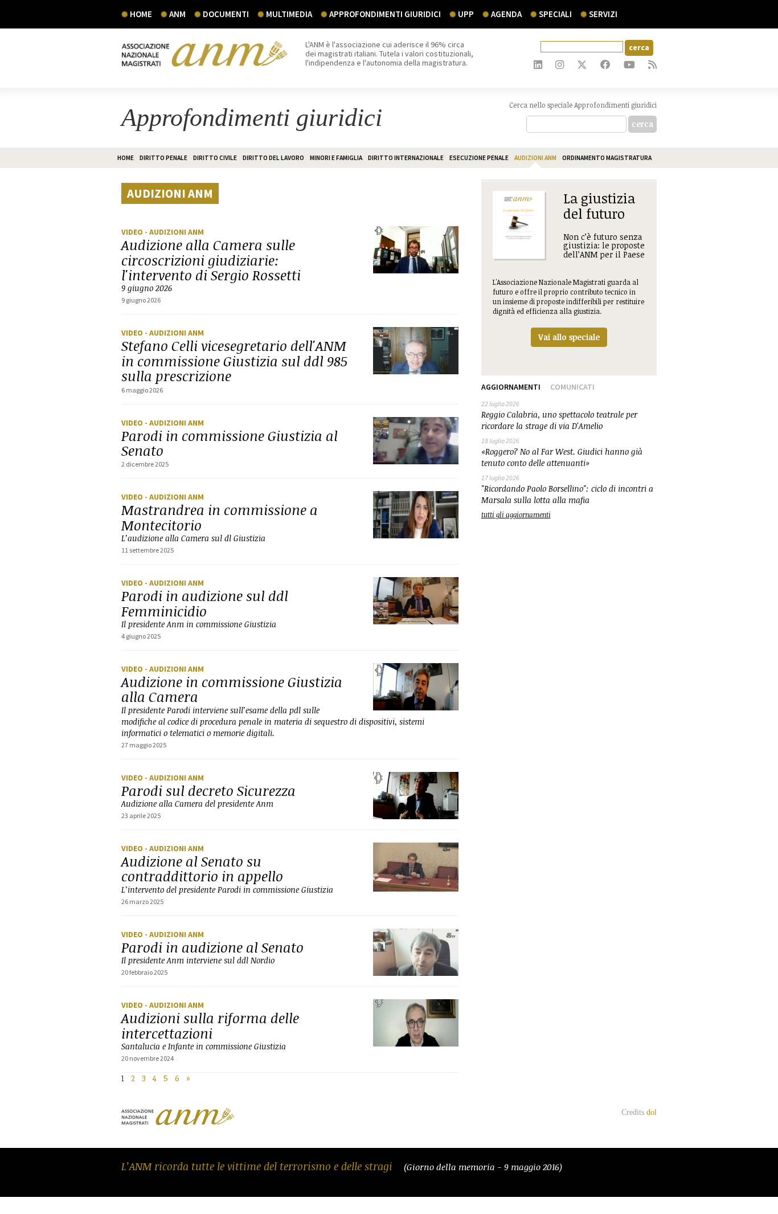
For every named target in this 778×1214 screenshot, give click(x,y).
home (125, 158)
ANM (177, 14)
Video (133, 232)
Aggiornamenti (510, 387)
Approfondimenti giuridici (385, 14)
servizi (603, 14)
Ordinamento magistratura (607, 158)
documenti (226, 14)
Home (141, 14)
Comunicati (572, 387)
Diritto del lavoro (273, 158)
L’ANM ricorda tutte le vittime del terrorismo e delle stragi (258, 1166)
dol (651, 1112)
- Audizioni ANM (174, 232)
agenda (506, 14)
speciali (555, 14)
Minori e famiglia (336, 158)
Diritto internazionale (406, 158)
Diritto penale (163, 158)
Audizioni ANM (535, 158)
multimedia (289, 14)
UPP (466, 14)
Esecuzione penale (479, 158)
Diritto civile (215, 158)
